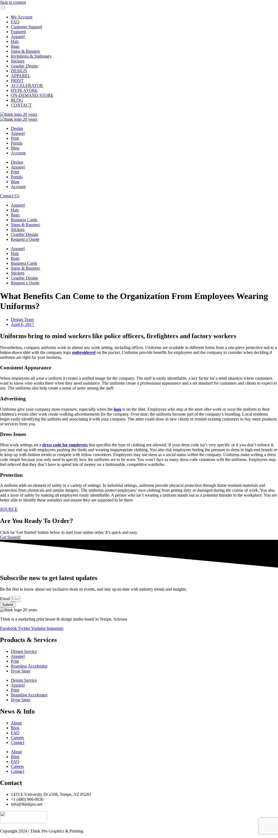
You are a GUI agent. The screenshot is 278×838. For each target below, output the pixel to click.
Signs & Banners (25, 51)
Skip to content (13, 2)
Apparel (18, 36)
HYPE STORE (24, 90)
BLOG (17, 100)
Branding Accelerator (29, 666)
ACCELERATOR (27, 85)
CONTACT (21, 105)
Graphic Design (24, 66)
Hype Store (20, 671)
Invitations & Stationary (31, 56)
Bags (15, 46)
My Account (21, 17)
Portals (17, 143)
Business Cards (24, 219)
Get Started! (10, 537)
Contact (17, 742)
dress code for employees (65, 445)
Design (17, 128)
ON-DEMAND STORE (32, 95)
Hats (15, 41)
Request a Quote (25, 239)
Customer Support (26, 26)
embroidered (84, 352)
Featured (18, 31)
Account (18, 153)
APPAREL (20, 75)
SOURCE (9, 509)
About (16, 723)
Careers (17, 737)
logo (117, 409)
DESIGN (19, 70)
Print (15, 138)
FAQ (15, 22)
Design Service (24, 651)
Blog (15, 148)
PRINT (17, 80)
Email (5, 598)
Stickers (17, 61)
